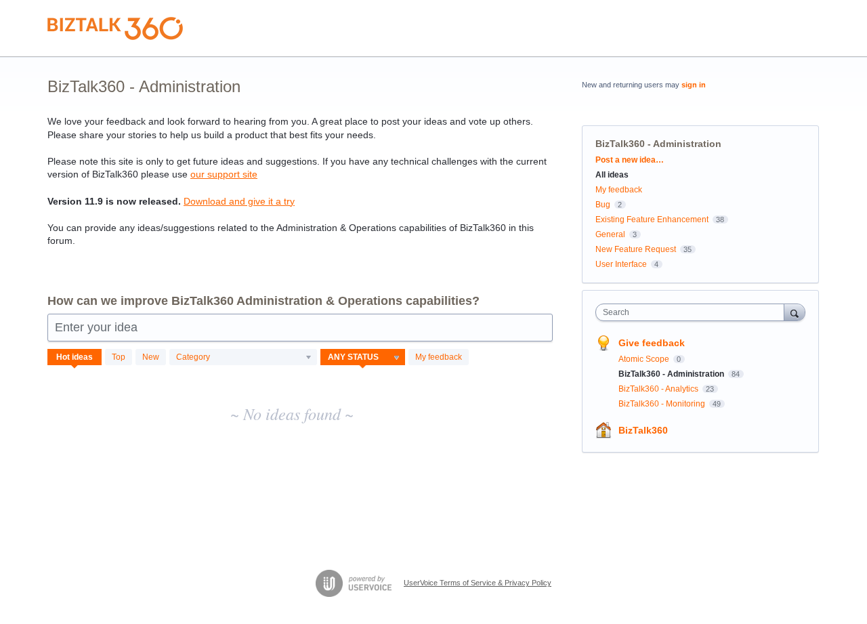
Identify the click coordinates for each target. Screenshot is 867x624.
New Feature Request (635, 249)
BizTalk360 (643, 430)
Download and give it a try (239, 201)
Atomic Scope (644, 359)
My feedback (438, 357)
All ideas (612, 175)
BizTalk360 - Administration (672, 374)
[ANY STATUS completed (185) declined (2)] (363, 357)
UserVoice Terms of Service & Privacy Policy (477, 583)
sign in (693, 85)
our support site (223, 174)
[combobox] (693, 312)
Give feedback (651, 342)
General (610, 234)
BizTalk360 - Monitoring (662, 404)
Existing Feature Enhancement (652, 219)
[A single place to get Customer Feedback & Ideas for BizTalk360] (115, 28)
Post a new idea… (629, 160)
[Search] (794, 312)
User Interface (621, 264)
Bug (602, 204)
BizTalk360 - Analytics (659, 389)
